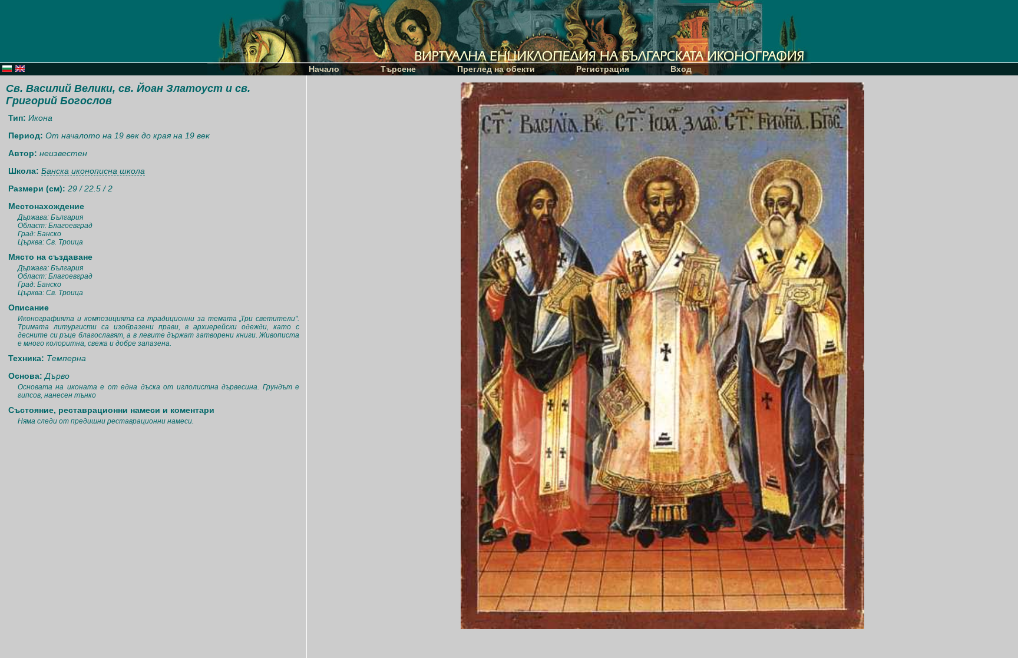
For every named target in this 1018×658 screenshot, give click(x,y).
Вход (681, 69)
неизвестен (63, 153)
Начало (324, 69)
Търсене (398, 69)
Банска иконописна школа (93, 171)
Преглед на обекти (496, 69)
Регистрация (602, 69)
